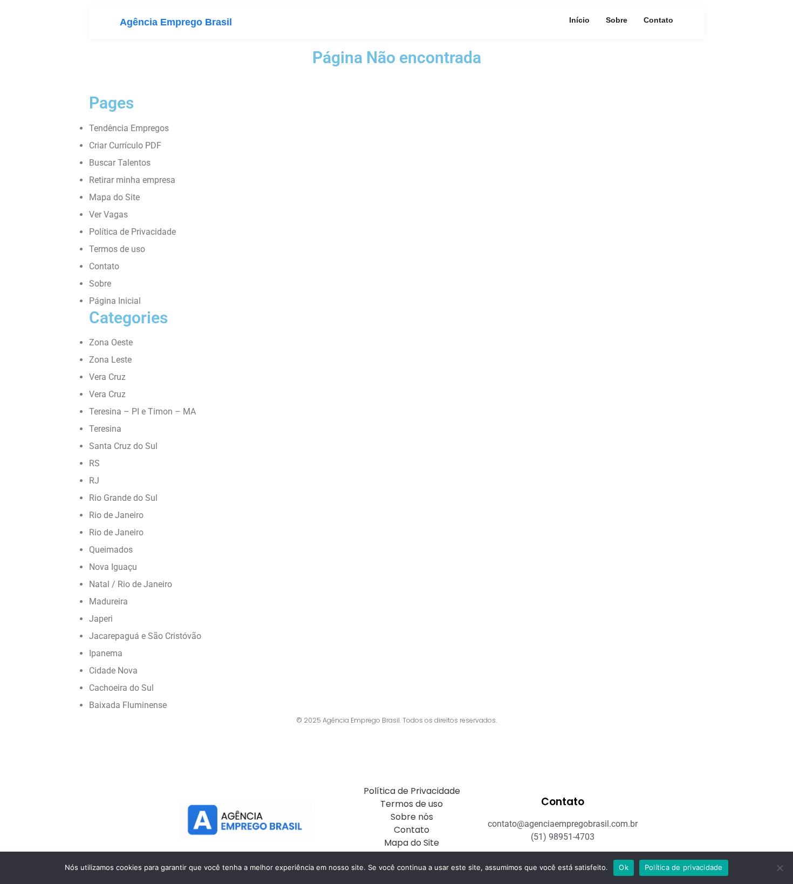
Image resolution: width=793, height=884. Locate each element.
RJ (94, 480)
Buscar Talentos (120, 163)
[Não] (779, 867)
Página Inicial (115, 301)
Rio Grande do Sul (123, 498)
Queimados (111, 550)
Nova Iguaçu (113, 567)
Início (579, 20)
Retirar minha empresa (132, 180)
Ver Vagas (108, 214)
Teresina (105, 429)
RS (94, 463)
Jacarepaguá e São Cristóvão (145, 636)
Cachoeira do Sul (121, 688)
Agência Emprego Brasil (176, 22)
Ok (623, 867)
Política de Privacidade (132, 232)
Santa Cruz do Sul (123, 446)
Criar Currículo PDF (125, 145)
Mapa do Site (114, 197)
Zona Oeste (111, 342)
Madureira (108, 601)
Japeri (101, 619)
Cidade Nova (113, 670)
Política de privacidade (684, 867)
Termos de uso (117, 249)
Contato (658, 20)
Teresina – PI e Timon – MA (142, 411)
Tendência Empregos (129, 128)
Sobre (616, 20)
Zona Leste (110, 360)
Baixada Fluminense (128, 705)
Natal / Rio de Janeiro (130, 584)
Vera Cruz (107, 377)
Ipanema (105, 653)
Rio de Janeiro (116, 515)
